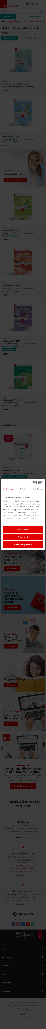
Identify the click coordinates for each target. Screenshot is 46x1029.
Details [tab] (23, 489)
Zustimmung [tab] (8, 489)
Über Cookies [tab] (38, 489)
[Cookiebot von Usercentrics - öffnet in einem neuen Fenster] (33, 482)
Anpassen (21, 537)
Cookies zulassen (23, 529)
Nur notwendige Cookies (23, 545)
